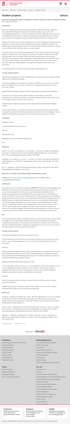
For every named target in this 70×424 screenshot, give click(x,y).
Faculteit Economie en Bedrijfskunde (46, 374)
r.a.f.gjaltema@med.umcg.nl (11, 180)
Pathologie (13, 10)
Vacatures (39, 372)
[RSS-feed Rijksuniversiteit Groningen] (40, 331)
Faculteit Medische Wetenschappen (46, 384)
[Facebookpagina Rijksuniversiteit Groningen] (36, 331)
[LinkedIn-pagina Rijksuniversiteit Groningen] (37, 331)
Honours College (6, 355)
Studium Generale (41, 360)
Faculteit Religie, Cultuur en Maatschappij (48, 379)
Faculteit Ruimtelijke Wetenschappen (46, 389)
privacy (27, 421)
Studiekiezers (6, 340)
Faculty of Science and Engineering (46, 394)
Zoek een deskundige (42, 345)
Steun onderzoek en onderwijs (10, 377)
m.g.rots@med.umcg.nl (27, 178)
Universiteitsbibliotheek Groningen (46, 342)
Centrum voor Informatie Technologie (46, 352)
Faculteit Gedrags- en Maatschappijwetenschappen (50, 377)
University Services (41, 401)
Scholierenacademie (8, 350)
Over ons (39, 367)
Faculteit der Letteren (42, 382)
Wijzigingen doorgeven (8, 374)
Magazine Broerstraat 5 (8, 372)
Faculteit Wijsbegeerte (42, 392)
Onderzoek (5, 10)
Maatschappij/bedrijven (43, 340)
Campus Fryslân (40, 399)
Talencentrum (40, 347)
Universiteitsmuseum (42, 355)
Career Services (40, 357)
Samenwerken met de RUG (43, 350)
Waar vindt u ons (41, 369)
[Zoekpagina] (66, 4)
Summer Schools (7, 352)
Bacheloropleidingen (8, 345)
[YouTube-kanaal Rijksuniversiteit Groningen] (43, 331)
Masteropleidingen (7, 347)
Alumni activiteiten (7, 369)
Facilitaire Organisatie (42, 404)
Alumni (4, 367)
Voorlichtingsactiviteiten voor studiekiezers (14, 342)
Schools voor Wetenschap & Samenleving (48, 362)
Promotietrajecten (7, 357)
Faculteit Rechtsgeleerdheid (44, 387)
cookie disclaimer (37, 421)
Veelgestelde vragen (8, 360)
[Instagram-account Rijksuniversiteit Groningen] (42, 331)
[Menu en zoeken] (61, 4)
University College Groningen (44, 396)
